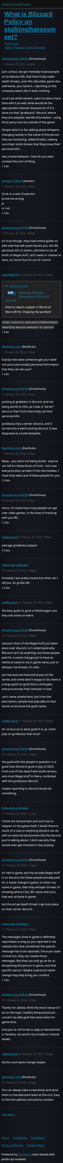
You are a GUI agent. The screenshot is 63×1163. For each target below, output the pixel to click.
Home (5, 1138)
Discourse (24, 1154)
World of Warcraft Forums (16, 4)
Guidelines (38, 1138)
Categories (20, 1138)
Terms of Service (12, 1145)
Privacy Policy (36, 1145)
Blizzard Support (18, 285)
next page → (9, 1114)
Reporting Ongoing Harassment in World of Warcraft (27, 296)
